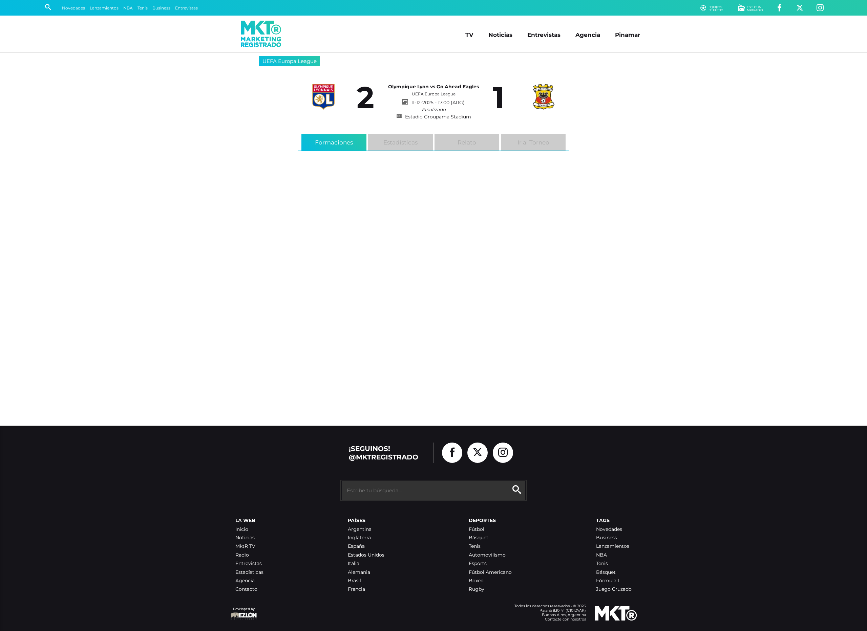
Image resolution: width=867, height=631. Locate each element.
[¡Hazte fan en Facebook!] (779, 8)
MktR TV (245, 546)
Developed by (242, 612)
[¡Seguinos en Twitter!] (799, 8)
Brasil (354, 580)
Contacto (246, 589)
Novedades (73, 7)
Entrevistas (186, 7)
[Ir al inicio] (261, 34)
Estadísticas (400, 142)
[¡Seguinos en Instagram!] (820, 8)
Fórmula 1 (607, 580)
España (356, 546)
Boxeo (476, 580)
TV (469, 34)
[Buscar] (48, 8)
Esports (478, 563)
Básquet (478, 537)
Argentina (360, 529)
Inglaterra (359, 537)
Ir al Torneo (533, 142)
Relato (467, 142)
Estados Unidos (366, 555)
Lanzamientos (104, 7)
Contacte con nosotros (565, 619)
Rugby (476, 589)
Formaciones (334, 142)
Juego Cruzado (614, 589)
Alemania (359, 572)
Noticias (500, 34)
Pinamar (627, 34)
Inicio (241, 529)
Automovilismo (487, 555)
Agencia (587, 34)
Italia (353, 563)
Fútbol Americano (490, 572)
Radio (242, 555)
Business (161, 7)
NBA (128, 7)
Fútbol (476, 529)
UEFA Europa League (289, 61)
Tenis (143, 7)
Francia (356, 589)
